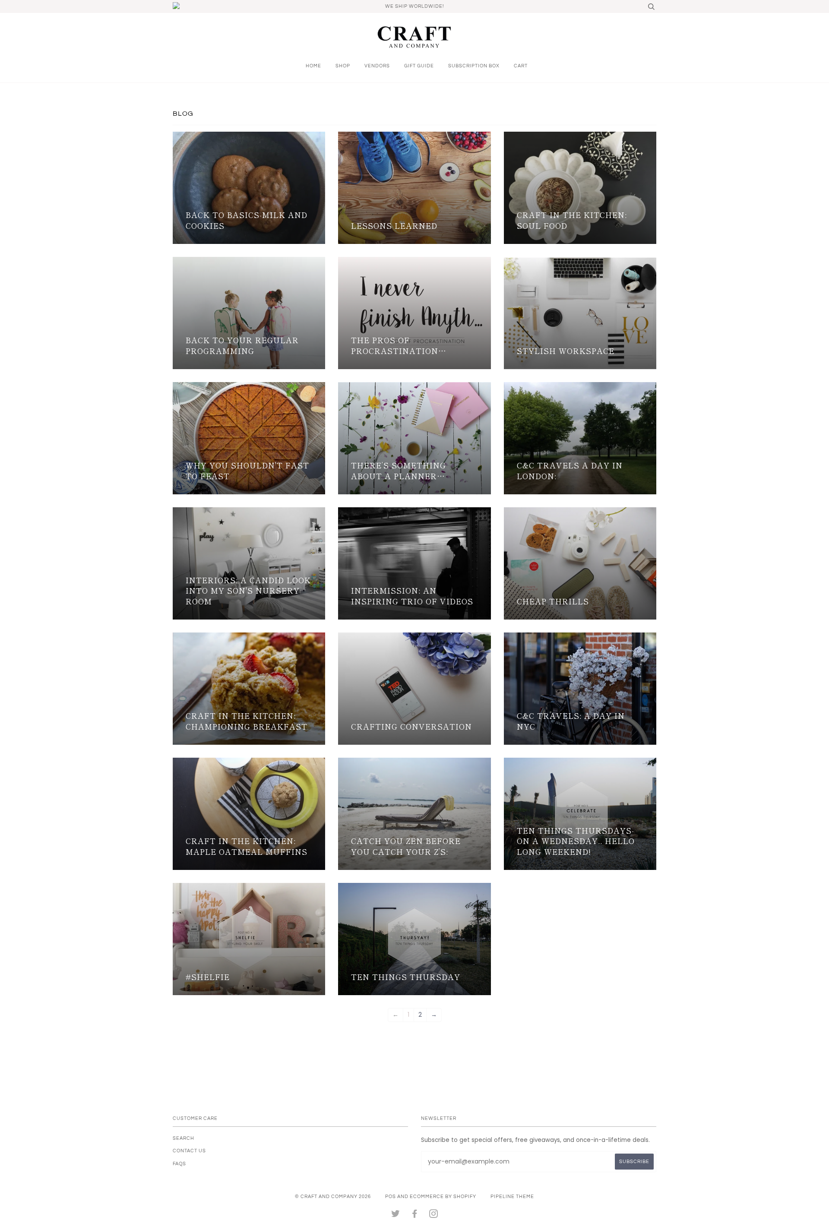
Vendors (377, 65)
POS (390, 1196)
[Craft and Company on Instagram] (433, 1215)
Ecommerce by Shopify (443, 1196)
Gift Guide (419, 65)
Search (183, 1138)
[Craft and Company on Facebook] (414, 1215)
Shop (342, 65)
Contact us (189, 1150)
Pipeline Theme (512, 1196)
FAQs (179, 1163)
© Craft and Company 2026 (333, 1196)
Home (313, 65)
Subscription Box (474, 65)
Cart (521, 65)
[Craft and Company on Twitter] (395, 1215)
